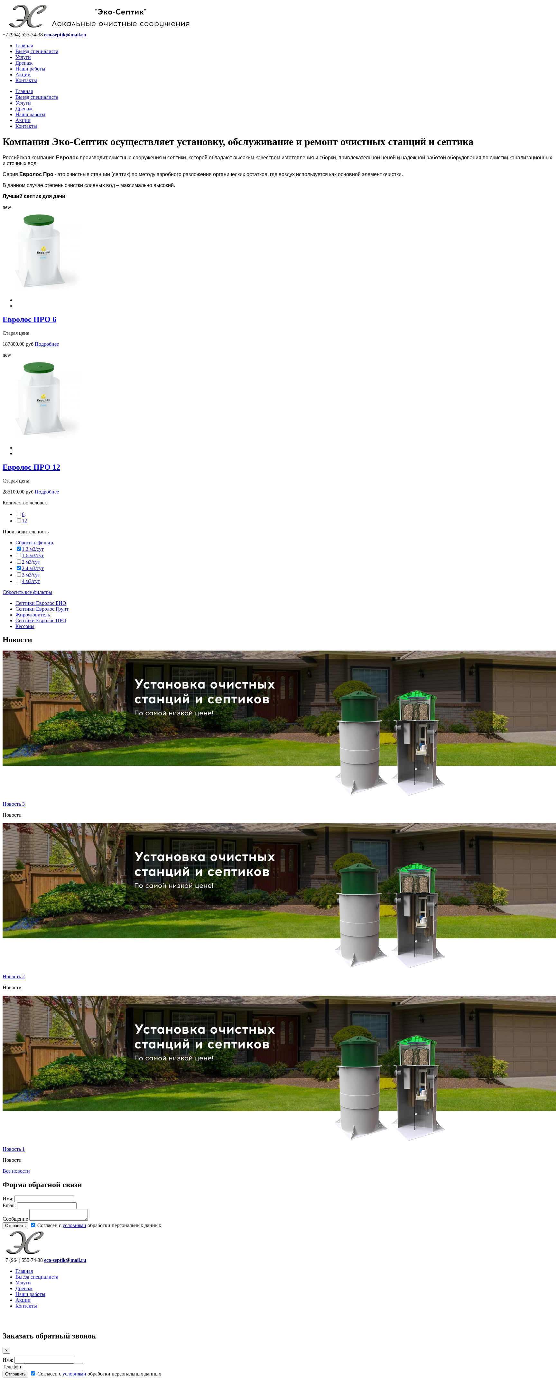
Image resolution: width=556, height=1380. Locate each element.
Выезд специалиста (36, 51)
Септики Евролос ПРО (40, 620)
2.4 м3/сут (33, 568)
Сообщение (15, 1219)
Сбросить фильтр (34, 542)
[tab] (278, 503)
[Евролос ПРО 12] (43, 436)
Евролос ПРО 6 (29, 319)
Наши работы (30, 68)
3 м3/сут (31, 574)
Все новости (16, 1171)
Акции (23, 74)
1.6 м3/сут (33, 555)
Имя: (8, 1198)
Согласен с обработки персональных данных (98, 1225)
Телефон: (13, 1366)
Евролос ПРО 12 (31, 467)
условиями (74, 1225)
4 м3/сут (31, 581)
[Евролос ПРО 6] (43, 289)
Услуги (23, 57)
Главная (24, 45)
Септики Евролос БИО (40, 603)
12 (24, 520)
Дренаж (23, 63)
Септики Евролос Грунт (42, 609)
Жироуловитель (32, 614)
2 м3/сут (31, 562)
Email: (9, 1205)
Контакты (26, 80)
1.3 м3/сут (33, 549)
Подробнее (47, 344)
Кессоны (24, 626)
